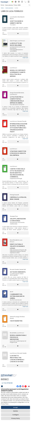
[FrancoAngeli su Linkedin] (4, 380)
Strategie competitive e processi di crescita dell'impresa (18, 153)
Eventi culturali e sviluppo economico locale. (17, 246)
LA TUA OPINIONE (7, 383)
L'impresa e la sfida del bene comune (18, 198)
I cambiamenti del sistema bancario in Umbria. (17, 296)
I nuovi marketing (16, 321)
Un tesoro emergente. (18, 272)
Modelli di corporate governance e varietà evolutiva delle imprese (17, 73)
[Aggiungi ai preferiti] (18, 33)
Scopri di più (25, 57)
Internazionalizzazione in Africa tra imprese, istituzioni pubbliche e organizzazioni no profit (18, 128)
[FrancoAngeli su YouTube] (8, 380)
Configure (15, 415)
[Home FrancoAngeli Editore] (5, 2)
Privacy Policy (15, 418)
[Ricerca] (29, 5)
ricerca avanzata (9, 8)
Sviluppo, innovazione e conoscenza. (18, 220)
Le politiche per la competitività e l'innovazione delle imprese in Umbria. (17, 100)
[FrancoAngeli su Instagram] (6, 380)
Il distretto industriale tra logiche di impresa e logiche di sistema (17, 358)
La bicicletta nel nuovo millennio (16, 44)
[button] (12, 2)
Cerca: (2, 5)
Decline (15, 411)
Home (2, 8)
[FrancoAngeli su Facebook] (2, 380)
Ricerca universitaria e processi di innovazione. (18, 337)
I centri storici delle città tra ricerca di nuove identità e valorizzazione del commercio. (17, 173)
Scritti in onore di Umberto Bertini (16, 22)
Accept (15, 407)
